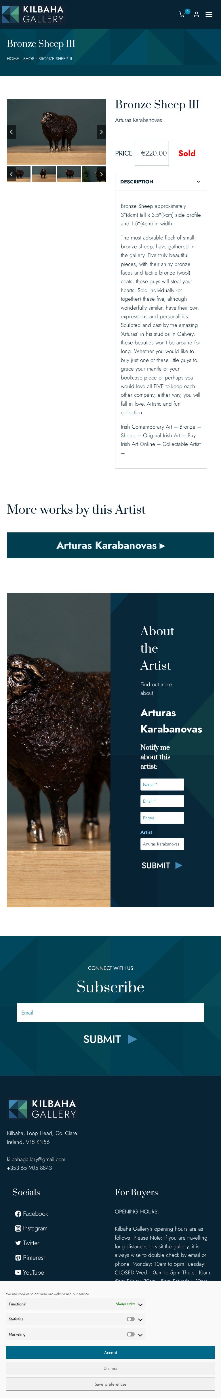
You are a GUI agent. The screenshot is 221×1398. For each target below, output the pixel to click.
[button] (19, 174)
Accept (110, 1352)
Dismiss (110, 1368)
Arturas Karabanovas (138, 120)
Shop (28, 58)
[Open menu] (212, 14)
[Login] (196, 14)
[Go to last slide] (11, 132)
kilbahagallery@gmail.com (36, 1159)
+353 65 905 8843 (29, 1168)
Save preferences (111, 1384)
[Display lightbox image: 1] (56, 132)
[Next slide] (101, 132)
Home (13, 58)
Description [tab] (136, 181)
